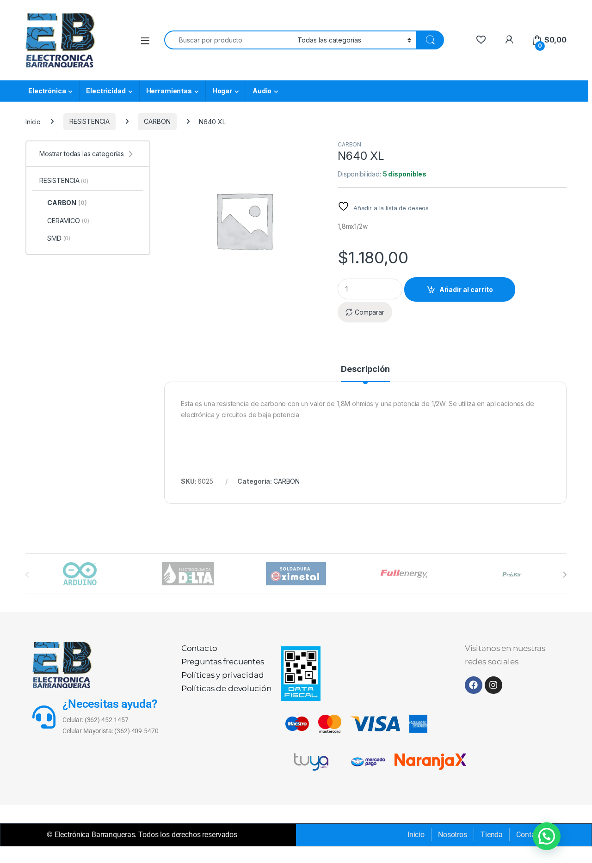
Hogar (222, 91)
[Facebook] (473, 685)
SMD (58, 238)
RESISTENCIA (89, 121)
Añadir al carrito (466, 289)
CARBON (157, 121)
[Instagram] (493, 685)
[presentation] (564, 574)
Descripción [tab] (365, 369)
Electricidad (105, 91)
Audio (262, 91)
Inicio (33, 121)
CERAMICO (68, 221)
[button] (547, 836)
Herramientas (169, 91)
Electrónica (47, 91)
